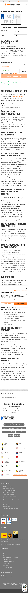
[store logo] (13, 4)
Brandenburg (22, 448)
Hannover (5, 432)
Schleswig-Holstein (21, 471)
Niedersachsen (22, 456)
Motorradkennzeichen (9, 492)
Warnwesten (6, 507)
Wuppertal (17, 435)
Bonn (10, 424)
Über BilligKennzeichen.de (8, 397)
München (22, 432)
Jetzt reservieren (5, 67)
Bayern (20, 443)
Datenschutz (6, 563)
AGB (4, 555)
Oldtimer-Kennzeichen (9, 490)
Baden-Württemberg (7, 444)
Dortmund (21, 424)
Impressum (4, 578)
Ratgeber (5, 565)
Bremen (15, 424)
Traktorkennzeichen (8, 494)
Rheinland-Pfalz (22, 461)
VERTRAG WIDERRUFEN (20, 475)
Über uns (5, 552)
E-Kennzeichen (7, 498)
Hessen (20, 452)
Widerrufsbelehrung (8, 561)
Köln (17, 432)
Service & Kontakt (8, 559)
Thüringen (6, 474)
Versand (18, 394)
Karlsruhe (12, 432)
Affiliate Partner (7, 567)
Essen (17, 428)
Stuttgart (10, 435)
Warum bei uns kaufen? (9, 554)
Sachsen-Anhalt (7, 470)
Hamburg (23, 428)
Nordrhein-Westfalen (6, 462)
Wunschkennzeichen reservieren (12, 500)
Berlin (5, 424)
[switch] (24, 591)
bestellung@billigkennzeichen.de (18, 1)
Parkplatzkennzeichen (9, 505)
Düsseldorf (11, 428)
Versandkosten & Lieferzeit (10, 557)
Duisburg (5, 428)
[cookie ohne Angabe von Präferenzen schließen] (26, 289)
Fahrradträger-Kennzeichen (11, 508)
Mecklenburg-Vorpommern (7, 457)
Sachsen (21, 465)
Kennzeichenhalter (8, 503)
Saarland (6, 465)
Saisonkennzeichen (8, 488)
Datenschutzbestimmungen (20, 290)
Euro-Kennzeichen (18, 96)
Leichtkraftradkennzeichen (10, 496)
